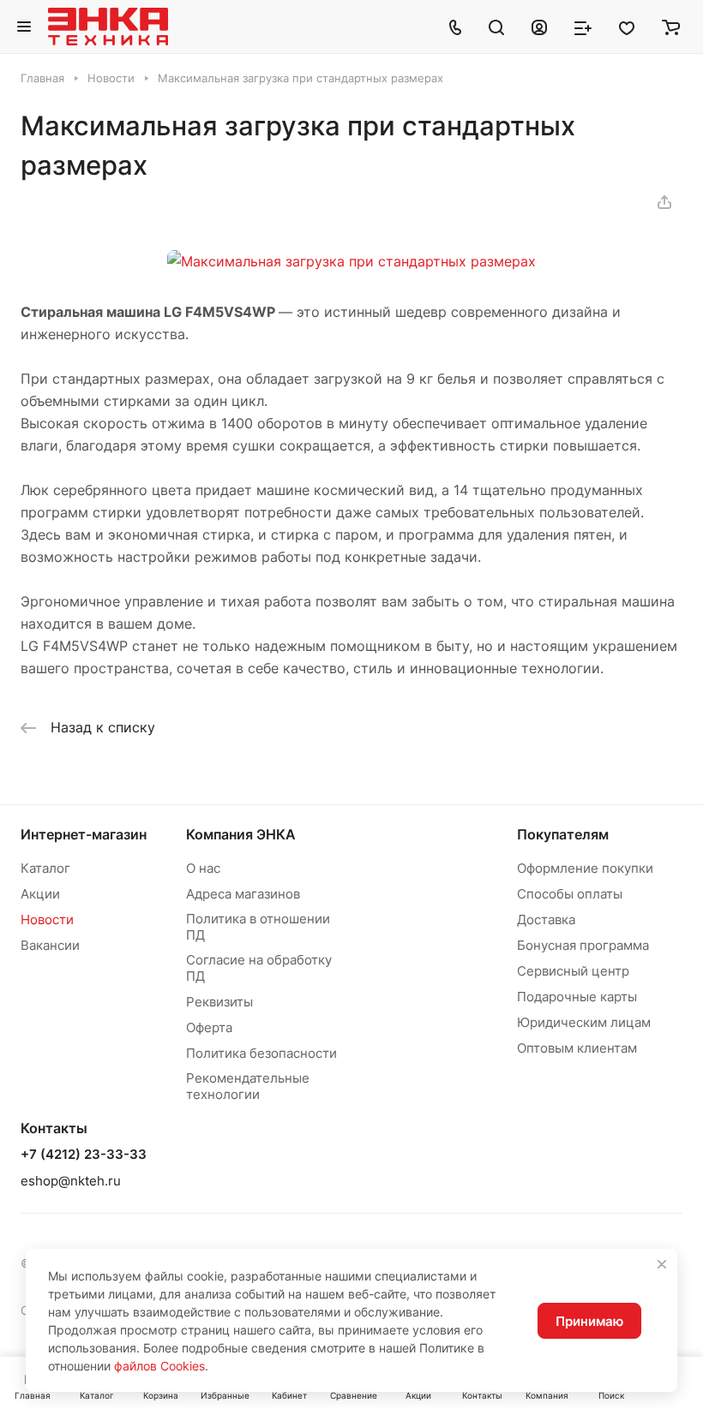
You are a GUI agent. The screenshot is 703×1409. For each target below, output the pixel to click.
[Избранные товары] (626, 26)
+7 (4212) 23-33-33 (84, 1154)
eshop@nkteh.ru (71, 1181)
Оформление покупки (585, 868)
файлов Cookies (159, 1365)
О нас (203, 868)
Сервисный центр (573, 971)
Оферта (209, 1027)
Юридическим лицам (584, 1022)
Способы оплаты (569, 894)
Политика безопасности (261, 1053)
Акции (40, 894)
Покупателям (563, 834)
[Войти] (539, 26)
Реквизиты (219, 1002)
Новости (47, 919)
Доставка (546, 919)
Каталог (45, 868)
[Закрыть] (661, 1264)
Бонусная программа (583, 945)
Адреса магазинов (243, 894)
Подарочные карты (577, 996)
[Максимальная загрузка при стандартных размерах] (351, 261)
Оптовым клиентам (577, 1048)
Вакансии (50, 945)
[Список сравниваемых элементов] (583, 26)
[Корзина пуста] (671, 26)
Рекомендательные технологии (247, 1086)
